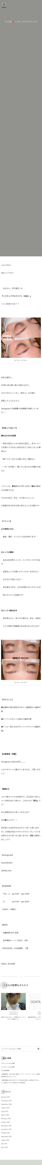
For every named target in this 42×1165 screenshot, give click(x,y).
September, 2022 (6, 1104)
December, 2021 (6, 1126)
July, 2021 (4, 1144)
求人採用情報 (5, 1070)
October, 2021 (5, 1133)
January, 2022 (5, 1122)
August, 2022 (5, 1108)
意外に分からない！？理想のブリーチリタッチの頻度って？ (13, 1018)
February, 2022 (6, 1118)
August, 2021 (5, 1140)
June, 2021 (4, 1147)
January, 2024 (5, 1097)
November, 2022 (6, 1101)
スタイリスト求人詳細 (8, 1063)
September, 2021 (6, 1136)
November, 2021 (6, 1129)
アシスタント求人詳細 (7, 1067)
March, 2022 (5, 1115)
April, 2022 (4, 1111)
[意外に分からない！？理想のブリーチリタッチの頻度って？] (13, 1001)
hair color (13, 1013)
